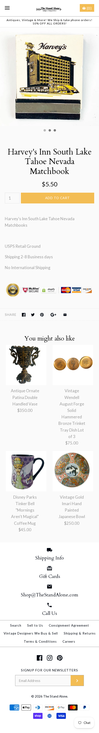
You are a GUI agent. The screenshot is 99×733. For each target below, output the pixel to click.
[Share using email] (65, 315)
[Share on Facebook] (23, 315)
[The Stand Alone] (49, 8)
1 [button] (44, 130)
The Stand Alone (55, 696)
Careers (68, 641)
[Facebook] (39, 658)
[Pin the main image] (42, 315)
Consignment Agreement (69, 625)
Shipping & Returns (80, 633)
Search (15, 625)
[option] (49, 76)
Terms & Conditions (40, 641)
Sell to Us (35, 625)
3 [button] (54, 130)
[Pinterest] (59, 658)
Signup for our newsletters (49, 670)
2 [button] (49, 130)
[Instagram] (49, 658)
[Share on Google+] (53, 315)
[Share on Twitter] (33, 315)
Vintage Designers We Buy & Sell (31, 633)
